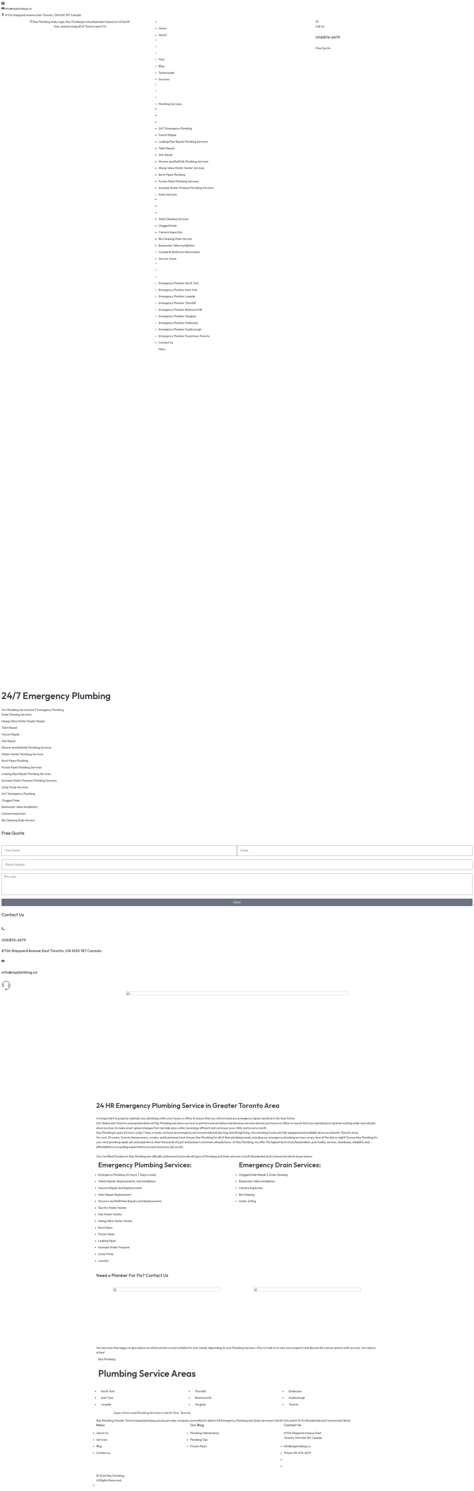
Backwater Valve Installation (19, 807)
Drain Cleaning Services (16, 714)
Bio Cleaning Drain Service (18, 820)
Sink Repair (8, 741)
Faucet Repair (10, 734)
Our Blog (197, 1425)
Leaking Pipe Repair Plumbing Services (26, 774)
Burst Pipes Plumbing (14, 760)
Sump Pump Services (14, 787)
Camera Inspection (13, 813)
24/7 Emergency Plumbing (18, 793)
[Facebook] (241, 11)
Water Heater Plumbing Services (22, 754)
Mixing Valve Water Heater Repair (23, 721)
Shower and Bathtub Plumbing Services (26, 747)
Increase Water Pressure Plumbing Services (29, 780)
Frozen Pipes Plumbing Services (21, 767)
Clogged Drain (10, 800)
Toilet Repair (9, 727)
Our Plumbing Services (15, 710)
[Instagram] (251, 11)
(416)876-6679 (328, 37)
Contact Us (292, 1425)
